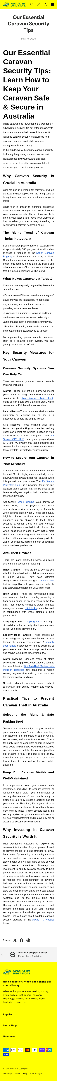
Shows (17, 1073)
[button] (45, 4)
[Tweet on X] (15, 940)
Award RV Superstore (19, 1069)
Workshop (7, 1073)
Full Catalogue (36, 1073)
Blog (25, 1073)
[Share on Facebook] (21, 940)
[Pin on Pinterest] (28, 940)
